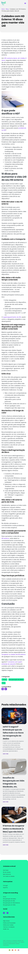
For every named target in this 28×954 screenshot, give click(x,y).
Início (3, 9)
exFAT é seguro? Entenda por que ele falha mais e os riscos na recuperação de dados (13, 732)
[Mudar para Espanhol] (15, 950)
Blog (7, 9)
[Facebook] (7, 913)
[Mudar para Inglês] (18, 950)
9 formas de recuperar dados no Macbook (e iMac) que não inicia (13, 828)
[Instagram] (4, 913)
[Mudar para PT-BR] (9, 950)
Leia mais (5, 754)
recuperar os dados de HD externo (14, 654)
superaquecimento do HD (12, 317)
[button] (25, 3)
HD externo (5, 538)
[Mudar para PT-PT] (12, 950)
